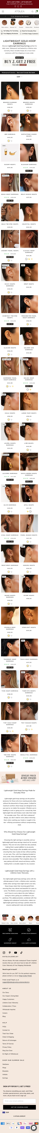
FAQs (4, 1027)
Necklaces (5, 1064)
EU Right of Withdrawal (10, 1054)
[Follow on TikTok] (21, 952)
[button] (33, 16)
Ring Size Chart (7, 1051)
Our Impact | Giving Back (10, 996)
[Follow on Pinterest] (9, 952)
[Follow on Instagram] (3, 952)
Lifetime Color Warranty (10, 1003)
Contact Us (6, 1030)
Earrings (5, 1078)
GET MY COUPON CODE (19, 1107)
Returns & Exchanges (9, 1040)
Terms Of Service (8, 1044)
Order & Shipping (8, 1037)
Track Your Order (7, 1034)
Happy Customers (8, 999)
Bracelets (5, 1071)
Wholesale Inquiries (8, 1009)
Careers (4, 1013)
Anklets (4, 1074)
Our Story (5, 992)
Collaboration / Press (9, 1006)
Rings (4, 1068)
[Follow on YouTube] (15, 952)
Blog (4, 1016)
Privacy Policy (6, 1047)
